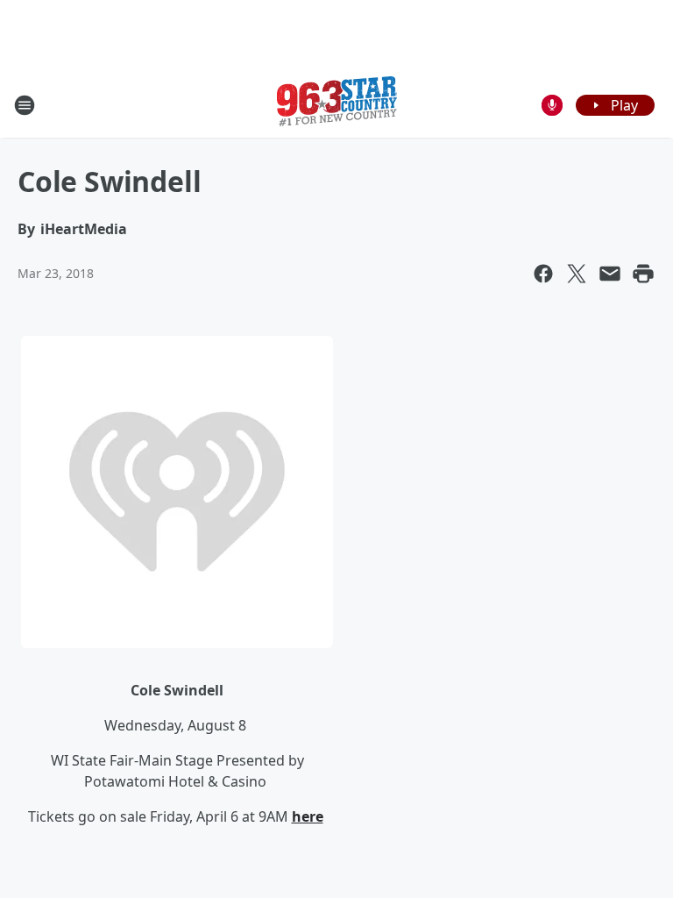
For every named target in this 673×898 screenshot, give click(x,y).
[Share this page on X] (576, 273)
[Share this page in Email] (610, 273)
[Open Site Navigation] (24, 105)
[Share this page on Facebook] (543, 273)
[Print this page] (643, 273)
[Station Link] (337, 104)
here (307, 816)
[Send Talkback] (552, 105)
